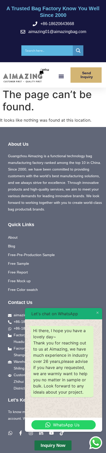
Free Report (18, 272)
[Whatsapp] (10, 433)
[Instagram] (31, 433)
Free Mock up (19, 281)
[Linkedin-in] (41, 433)
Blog (11, 246)
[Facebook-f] (20, 433)
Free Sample (18, 263)
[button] (61, 76)
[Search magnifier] (78, 50)
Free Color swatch (23, 290)
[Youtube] (51, 433)
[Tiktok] (61, 433)
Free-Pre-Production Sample (31, 255)
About (12, 237)
